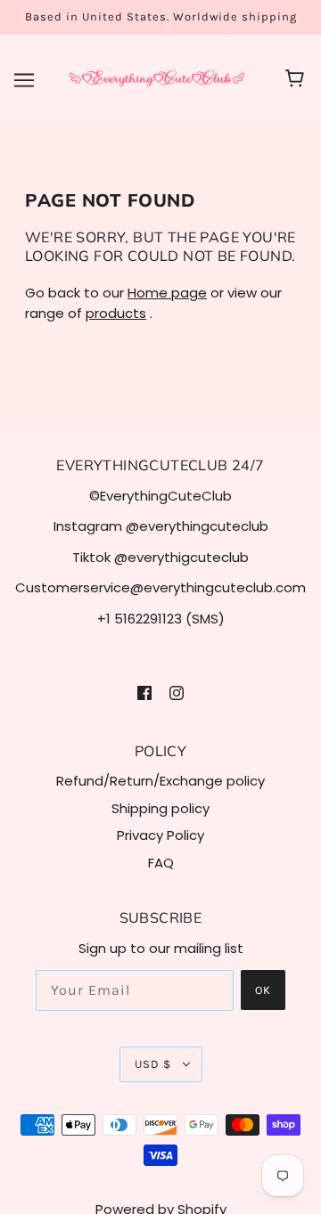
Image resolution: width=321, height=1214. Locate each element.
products (116, 313)
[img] (144, 692)
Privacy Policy (160, 835)
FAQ (161, 862)
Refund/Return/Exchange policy (160, 780)
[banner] (157, 78)
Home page (167, 292)
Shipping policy (160, 808)
